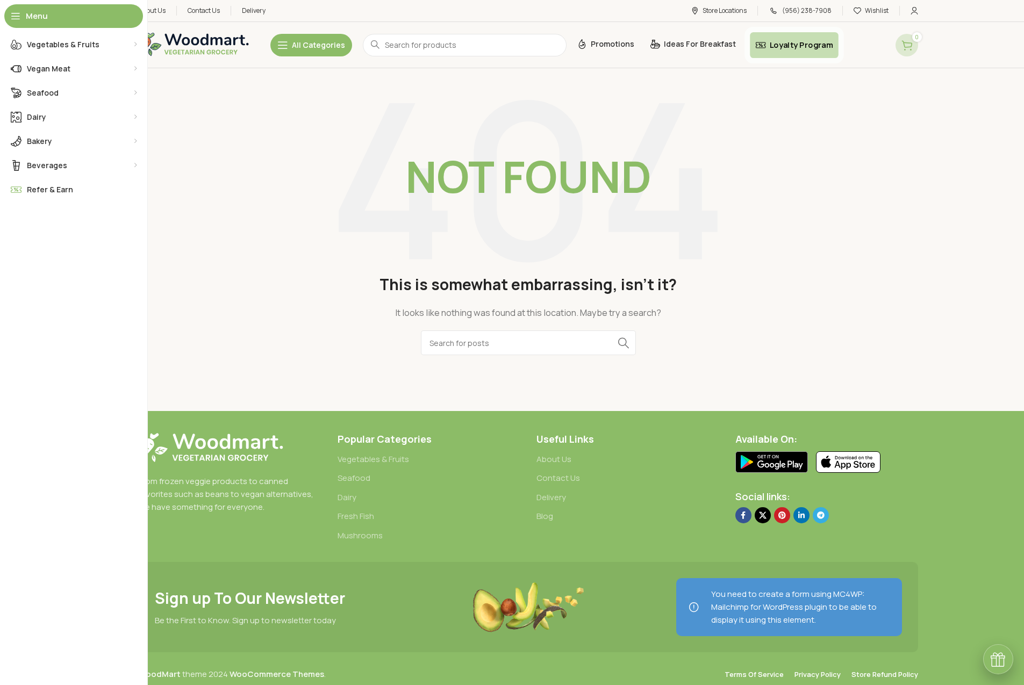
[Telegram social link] (821, 515)
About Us (553, 459)
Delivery (551, 497)
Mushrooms (360, 535)
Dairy (347, 497)
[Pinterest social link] (782, 515)
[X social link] (763, 515)
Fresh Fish (356, 516)
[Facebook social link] (743, 515)
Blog (544, 516)
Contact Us (558, 478)
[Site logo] (194, 44)
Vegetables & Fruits (373, 459)
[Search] (623, 342)
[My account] (914, 10)
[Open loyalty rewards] (998, 659)
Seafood (354, 478)
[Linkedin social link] (801, 515)
